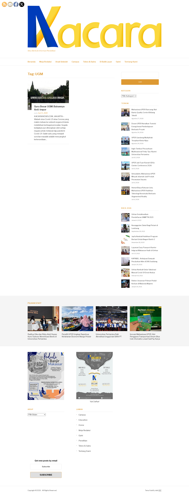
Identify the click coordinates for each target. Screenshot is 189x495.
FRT (160, 490)
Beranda (31, 62)
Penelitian (83, 441)
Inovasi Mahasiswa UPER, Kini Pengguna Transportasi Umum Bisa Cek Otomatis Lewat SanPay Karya (145, 336)
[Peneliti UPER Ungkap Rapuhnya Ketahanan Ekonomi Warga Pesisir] (77, 330)
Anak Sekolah (61, 62)
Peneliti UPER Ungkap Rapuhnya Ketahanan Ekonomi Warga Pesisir (76, 335)
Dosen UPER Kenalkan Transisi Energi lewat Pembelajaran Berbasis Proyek (144, 126)
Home (81, 425)
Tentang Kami (130, 62)
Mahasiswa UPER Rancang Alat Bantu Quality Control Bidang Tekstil (144, 112)
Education (83, 420)
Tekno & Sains (89, 62)
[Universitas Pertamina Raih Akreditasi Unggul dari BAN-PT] (111, 330)
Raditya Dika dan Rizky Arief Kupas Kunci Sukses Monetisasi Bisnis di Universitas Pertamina (42, 336)
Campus (75, 62)
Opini (118, 62)
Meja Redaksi (45, 62)
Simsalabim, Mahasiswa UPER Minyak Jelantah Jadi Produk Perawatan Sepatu (143, 177)
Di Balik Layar (106, 62)
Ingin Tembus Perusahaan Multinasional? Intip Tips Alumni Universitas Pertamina (144, 152)
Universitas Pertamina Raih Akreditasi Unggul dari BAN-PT (109, 335)
